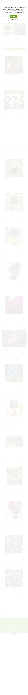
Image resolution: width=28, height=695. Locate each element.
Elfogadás (14, 16)
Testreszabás (14, 19)
